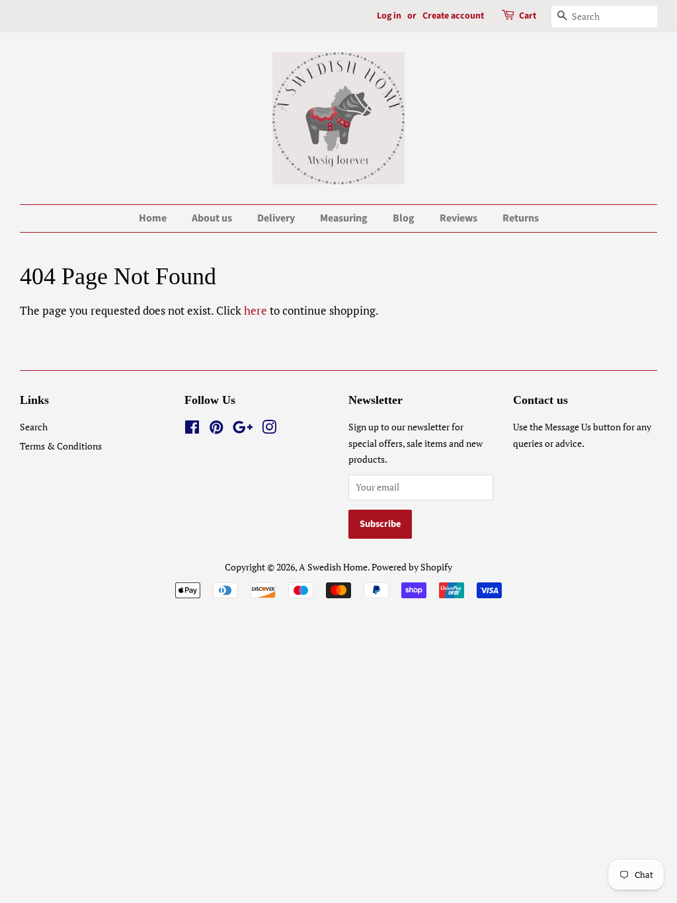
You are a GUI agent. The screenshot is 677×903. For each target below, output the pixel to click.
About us (212, 218)
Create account (453, 15)
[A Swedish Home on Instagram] (269, 429)
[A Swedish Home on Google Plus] (243, 429)
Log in (389, 15)
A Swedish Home (333, 567)
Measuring (344, 218)
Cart (527, 15)
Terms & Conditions (61, 446)
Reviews (458, 218)
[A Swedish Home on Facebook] (192, 429)
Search (34, 426)
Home (153, 218)
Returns (520, 218)
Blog (404, 218)
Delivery (276, 218)
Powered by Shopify (412, 567)
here (255, 310)
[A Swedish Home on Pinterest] (216, 429)
